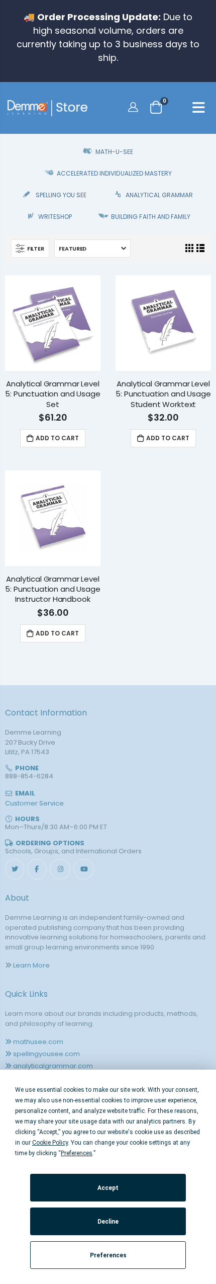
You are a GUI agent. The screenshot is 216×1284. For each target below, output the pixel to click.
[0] (155, 107)
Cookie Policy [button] (50, 1142)
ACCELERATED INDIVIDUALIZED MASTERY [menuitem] (114, 173)
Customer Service (34, 803)
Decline (108, 1221)
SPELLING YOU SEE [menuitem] (61, 195)
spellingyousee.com (46, 1054)
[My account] (134, 107)
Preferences (108, 1255)
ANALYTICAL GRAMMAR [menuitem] (159, 195)
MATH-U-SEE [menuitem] (114, 151)
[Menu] (198, 109)
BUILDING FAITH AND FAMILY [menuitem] (150, 216)
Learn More (31, 965)
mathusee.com (38, 1042)
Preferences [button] (76, 1153)
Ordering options (50, 843)
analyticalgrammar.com (53, 1066)
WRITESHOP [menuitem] (55, 216)
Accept (108, 1187)
